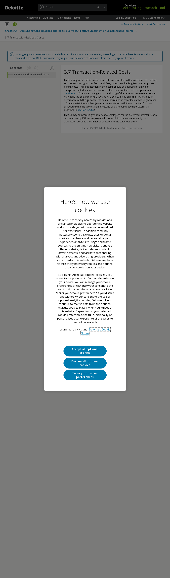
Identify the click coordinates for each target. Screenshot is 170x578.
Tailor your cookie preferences (85, 375)
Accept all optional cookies (85, 351)
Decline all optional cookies (84, 363)
